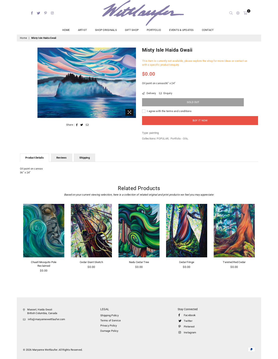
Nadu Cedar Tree (139, 262)
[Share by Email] (87, 125)
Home (23, 38)
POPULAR (163, 138)
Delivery (151, 93)
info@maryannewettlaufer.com (46, 319)
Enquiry (167, 93)
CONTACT (208, 30)
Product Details (34, 157)
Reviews (61, 157)
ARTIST (82, 30)
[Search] (231, 13)
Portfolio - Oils (179, 138)
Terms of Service (110, 320)
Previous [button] (15, 243)
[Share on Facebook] (77, 125)
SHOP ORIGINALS (106, 30)
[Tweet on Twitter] (81, 125)
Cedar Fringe (186, 262)
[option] (86, 83)
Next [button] (262, 243)
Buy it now (200, 120)
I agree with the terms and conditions (169, 111)
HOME (66, 30)
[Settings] (237, 13)
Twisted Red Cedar (234, 262)
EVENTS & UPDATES (181, 30)
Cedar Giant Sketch (91, 262)
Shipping (84, 157)
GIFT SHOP (132, 30)
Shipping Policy (109, 315)
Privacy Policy (108, 325)
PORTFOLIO (154, 30)
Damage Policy (109, 330)
